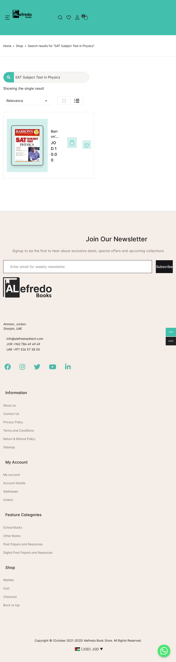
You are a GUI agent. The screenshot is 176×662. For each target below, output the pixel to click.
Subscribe (164, 266)
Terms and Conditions (18, 430)
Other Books (12, 536)
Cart (6, 588)
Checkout (10, 597)
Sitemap (9, 447)
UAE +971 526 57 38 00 (23, 349)
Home (7, 46)
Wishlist (8, 580)
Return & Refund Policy (19, 439)
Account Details (14, 483)
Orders (8, 500)
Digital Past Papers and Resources (27, 552)
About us (9, 405)
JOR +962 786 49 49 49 (23, 344)
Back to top (11, 605)
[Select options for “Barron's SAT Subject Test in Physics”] (71, 145)
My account (11, 474)
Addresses (10, 491)
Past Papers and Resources (22, 544)
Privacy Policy (13, 422)
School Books (12, 527)
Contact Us (11, 414)
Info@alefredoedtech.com (24, 338)
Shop (19, 46)
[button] (7, 18)
